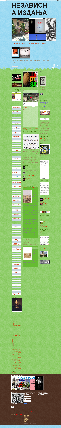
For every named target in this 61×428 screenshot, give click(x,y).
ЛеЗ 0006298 (13, 355)
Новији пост (24, 128)
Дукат (38, 395)
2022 (12, 343)
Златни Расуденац (16, 181)
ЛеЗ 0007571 (17, 367)
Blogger (36, 423)
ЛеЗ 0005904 (20, 351)
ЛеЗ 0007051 (16, 360)
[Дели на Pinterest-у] (34, 106)
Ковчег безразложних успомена (16, 264)
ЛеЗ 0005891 (16, 350)
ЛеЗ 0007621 (20, 367)
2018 (12, 340)
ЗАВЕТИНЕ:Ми (16, 272)
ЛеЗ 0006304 (16, 355)
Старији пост (36, 128)
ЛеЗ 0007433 (19, 365)
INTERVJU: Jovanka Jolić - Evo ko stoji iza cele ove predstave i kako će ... (46, 199)
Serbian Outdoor (42, 216)
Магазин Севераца (16, 294)
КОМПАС (16, 191)
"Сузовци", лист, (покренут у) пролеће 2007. (16, 236)
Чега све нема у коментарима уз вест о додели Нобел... (17, 331)
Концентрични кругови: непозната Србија (16, 200)
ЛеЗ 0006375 (17, 356)
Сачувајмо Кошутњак (42, 217)
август (13, 322)
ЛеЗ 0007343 (17, 363)
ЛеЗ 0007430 (16, 365)
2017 (12, 339)
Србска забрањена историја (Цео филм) (16, 334)
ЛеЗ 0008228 (26, 107)
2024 (12, 345)
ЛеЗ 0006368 (15, 356)
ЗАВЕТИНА (16, 171)
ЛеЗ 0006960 (13, 360)
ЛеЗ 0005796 (19, 348)
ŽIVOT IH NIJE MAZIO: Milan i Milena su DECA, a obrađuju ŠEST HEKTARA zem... (31, 172)
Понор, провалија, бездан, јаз (16, 214)
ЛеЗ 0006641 (19, 359)
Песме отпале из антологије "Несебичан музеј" (16, 218)
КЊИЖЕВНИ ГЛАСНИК (42, 92)
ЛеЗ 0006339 (19, 355)
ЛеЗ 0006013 (20, 352)
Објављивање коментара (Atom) (29, 129)
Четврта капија (43, 64)
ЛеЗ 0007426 (13, 365)
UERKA (16, 119)
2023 (12, 344)
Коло (24, 64)
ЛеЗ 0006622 (16, 359)
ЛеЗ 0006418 (15, 357)
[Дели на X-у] (33, 106)
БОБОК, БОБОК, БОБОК (16, 136)
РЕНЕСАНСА (16, 267)
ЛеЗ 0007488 (13, 366)
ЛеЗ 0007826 (15, 368)
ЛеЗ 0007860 (17, 368)
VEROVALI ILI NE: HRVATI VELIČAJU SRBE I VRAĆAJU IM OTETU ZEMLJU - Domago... (45, 204)
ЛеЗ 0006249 (16, 354)
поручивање (41, 134)
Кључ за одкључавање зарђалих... (16, 196)
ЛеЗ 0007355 (20, 363)
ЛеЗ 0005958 (15, 352)
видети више (34, 163)
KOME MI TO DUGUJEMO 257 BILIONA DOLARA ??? (16, 72)
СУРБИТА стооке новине (42, 202)
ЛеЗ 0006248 (13, 354)
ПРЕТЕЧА (16, 239)
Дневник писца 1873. (16, 137)
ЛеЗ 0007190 (15, 362)
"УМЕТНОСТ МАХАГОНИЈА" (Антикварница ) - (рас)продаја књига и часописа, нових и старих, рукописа (16, 187)
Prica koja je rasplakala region (15, 330)
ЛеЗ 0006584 (17, 358)
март (13, 317)
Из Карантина (29, 45)
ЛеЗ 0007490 (16, 366)
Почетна (30, 128)
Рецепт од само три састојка (42, 248)
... (16, 168)
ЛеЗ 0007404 (19, 364)
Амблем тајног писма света (16, 133)
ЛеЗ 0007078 (19, 360)
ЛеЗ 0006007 (17, 352)
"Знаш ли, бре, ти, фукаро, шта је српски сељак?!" (30, 175)
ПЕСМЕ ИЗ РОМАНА (16, 226)
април (13, 318)
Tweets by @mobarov (41, 98)
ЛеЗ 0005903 (17, 351)
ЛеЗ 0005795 (16, 348)
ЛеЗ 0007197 (17, 362)
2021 (12, 342)
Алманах (16, 127)
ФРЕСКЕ (13, 43)
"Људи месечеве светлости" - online (16, 107)
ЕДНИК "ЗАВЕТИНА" (26, 416)
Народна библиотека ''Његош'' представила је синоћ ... (17, 325)
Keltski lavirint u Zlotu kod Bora (28, 178)
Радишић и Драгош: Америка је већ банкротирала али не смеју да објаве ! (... (31, 166)
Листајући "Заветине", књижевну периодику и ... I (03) (38, 43)
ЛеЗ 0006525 (15, 358)
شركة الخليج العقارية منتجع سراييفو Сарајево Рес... (17, 333)
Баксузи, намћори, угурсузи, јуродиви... (16, 140)
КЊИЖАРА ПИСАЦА (16, 185)
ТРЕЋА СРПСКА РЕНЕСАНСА (16, 293)
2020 (12, 341)
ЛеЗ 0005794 (13, 348)
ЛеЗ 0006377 (20, 356)
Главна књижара (28, 64)
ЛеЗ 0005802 (16, 349)
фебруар (13, 316)
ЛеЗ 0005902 (15, 351)
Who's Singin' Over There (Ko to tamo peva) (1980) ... (16, 328)
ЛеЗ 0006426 (17, 357)
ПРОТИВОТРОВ (16, 243)
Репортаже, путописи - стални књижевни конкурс (19, 45)
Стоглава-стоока (18, 43)
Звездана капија (14, 64)
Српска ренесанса (16, 268)
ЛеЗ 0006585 (20, 358)
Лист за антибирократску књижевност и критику (16, 182)
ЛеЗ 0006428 (20, 357)
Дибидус (38, 64)
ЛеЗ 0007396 (16, 364)
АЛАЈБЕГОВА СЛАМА (16, 123)
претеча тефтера (16, 240)
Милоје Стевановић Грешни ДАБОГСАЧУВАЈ (45, 93)
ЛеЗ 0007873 (20, 368)
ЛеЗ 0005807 (19, 349)
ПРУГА (16, 248)
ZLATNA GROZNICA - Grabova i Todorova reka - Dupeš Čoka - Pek (43, 226)
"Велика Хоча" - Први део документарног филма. (16, 329)
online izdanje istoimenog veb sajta (16, 111)
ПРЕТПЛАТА (34, 64)
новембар (14, 337)
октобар (13, 324)
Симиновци (23, 43)
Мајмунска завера (16, 209)
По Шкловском (16, 210)
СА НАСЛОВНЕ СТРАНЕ (14, 372)
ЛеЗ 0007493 (19, 366)
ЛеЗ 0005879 (13, 350)
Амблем (16, 132)
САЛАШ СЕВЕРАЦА (16, 271)
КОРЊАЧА (16, 195)
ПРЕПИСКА (28, 43)
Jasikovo (41, 231)
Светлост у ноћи (20, 64)
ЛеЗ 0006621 (13, 359)
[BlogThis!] (32, 106)
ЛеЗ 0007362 (13, 364)
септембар (14, 323)
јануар (13, 315)
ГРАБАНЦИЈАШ (16, 158)
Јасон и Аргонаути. (47, 244)
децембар (14, 338)
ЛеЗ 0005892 (19, 350)
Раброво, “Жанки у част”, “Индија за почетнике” (16, 335)
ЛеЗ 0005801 (13, 349)
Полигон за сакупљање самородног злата (37, 45)
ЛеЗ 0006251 (19, 354)
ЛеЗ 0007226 (20, 362)
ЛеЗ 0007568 (15, 367)
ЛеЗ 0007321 (15, 363)
